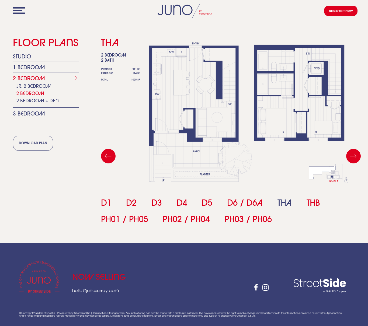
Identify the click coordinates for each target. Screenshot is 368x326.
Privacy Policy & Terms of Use (73, 313)
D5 (207, 203)
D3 (156, 203)
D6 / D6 (245, 203)
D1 (106, 203)
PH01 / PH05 (124, 220)
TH (284, 203)
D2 (131, 203)
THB (313, 203)
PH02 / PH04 (186, 220)
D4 (182, 203)
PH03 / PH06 (248, 220)
